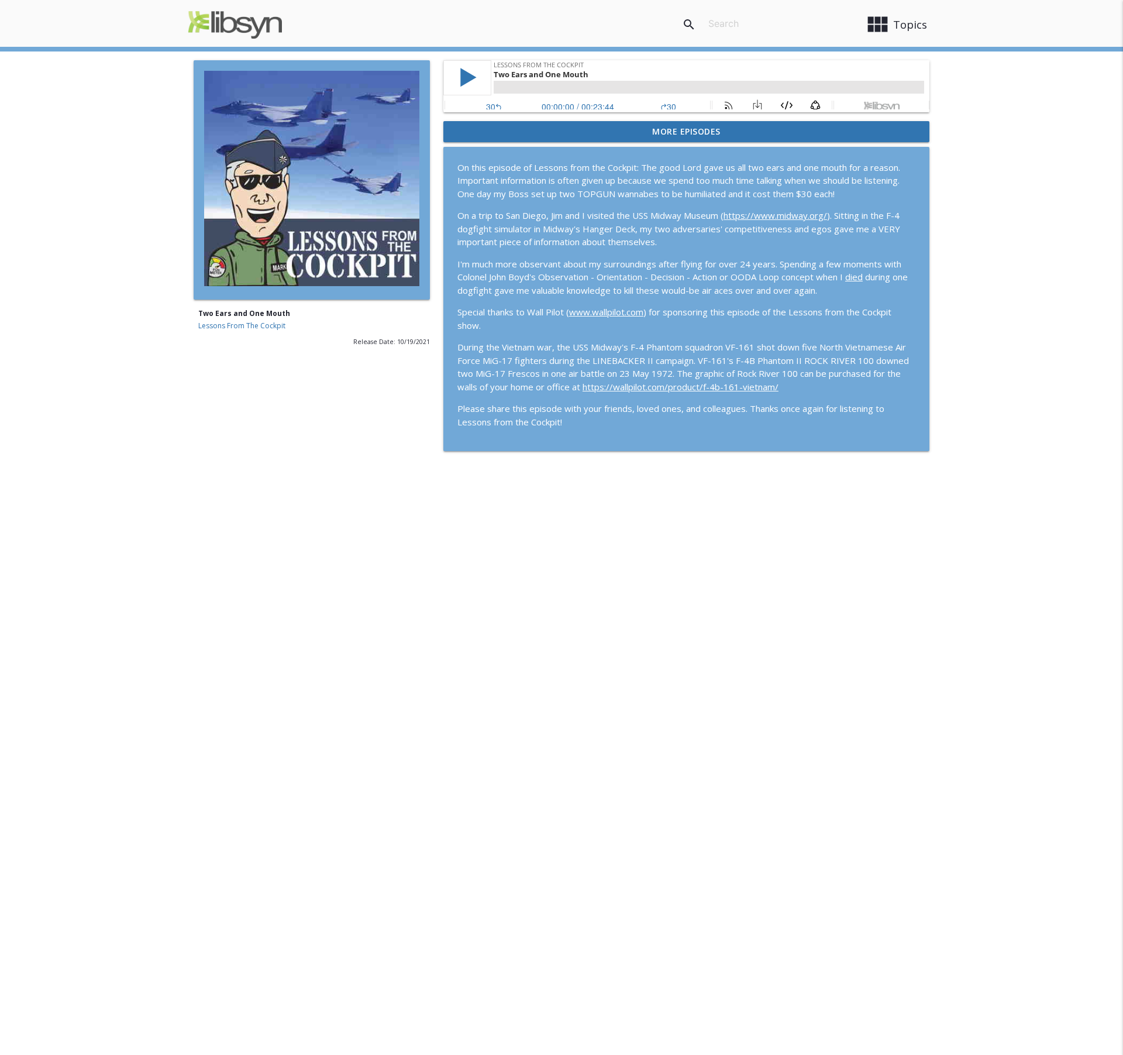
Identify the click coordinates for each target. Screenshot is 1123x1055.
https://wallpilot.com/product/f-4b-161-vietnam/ (680, 387)
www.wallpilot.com (606, 312)
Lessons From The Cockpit (241, 326)
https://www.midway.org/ (775, 215)
